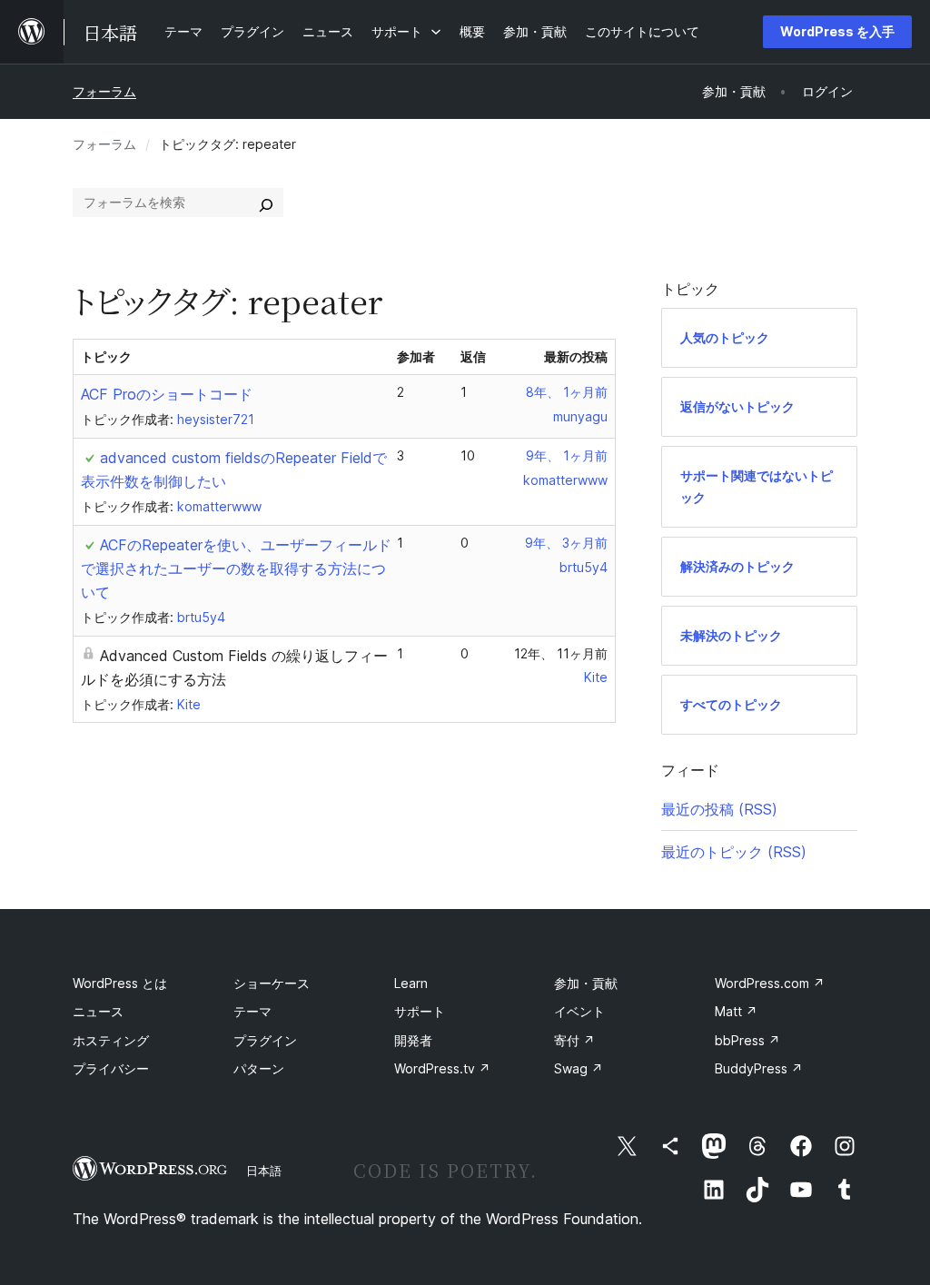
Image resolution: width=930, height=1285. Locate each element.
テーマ (252, 1011)
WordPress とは (120, 983)
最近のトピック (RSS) (733, 852)
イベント (579, 1011)
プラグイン (265, 1040)
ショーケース (271, 983)
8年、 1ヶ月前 (567, 392)
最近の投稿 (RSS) (719, 809)
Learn (411, 983)
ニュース (98, 1011)
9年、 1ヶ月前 (567, 455)
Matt (736, 1011)
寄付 (574, 1040)
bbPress (747, 1040)
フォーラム (104, 91)
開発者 (413, 1040)
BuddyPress (759, 1068)
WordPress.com (770, 983)
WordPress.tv (442, 1068)
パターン (258, 1068)
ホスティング (111, 1040)
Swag (578, 1068)
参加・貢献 (586, 983)
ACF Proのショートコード (166, 394)
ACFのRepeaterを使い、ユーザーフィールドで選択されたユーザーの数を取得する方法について (236, 568)
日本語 (264, 1170)
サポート (419, 1011)
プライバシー (111, 1068)
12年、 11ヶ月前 (561, 653)
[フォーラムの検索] (266, 202)
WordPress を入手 (837, 31)
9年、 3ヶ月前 (566, 542)
